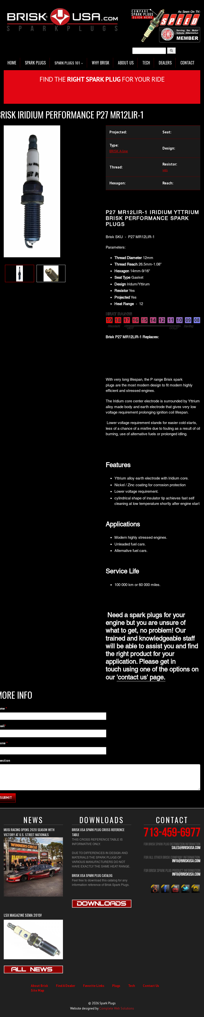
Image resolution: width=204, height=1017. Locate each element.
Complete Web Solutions (116, 1008)
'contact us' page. (141, 677)
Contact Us (151, 986)
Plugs (116, 986)
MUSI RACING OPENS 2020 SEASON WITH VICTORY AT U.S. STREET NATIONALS (29, 832)
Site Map (37, 990)
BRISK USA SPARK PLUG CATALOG (92, 875)
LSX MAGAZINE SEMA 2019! (23, 915)
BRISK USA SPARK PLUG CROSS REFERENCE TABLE (98, 832)
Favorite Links (93, 986)
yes (165, 170)
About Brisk (39, 986)
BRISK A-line (118, 151)
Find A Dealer (65, 986)
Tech (131, 986)
